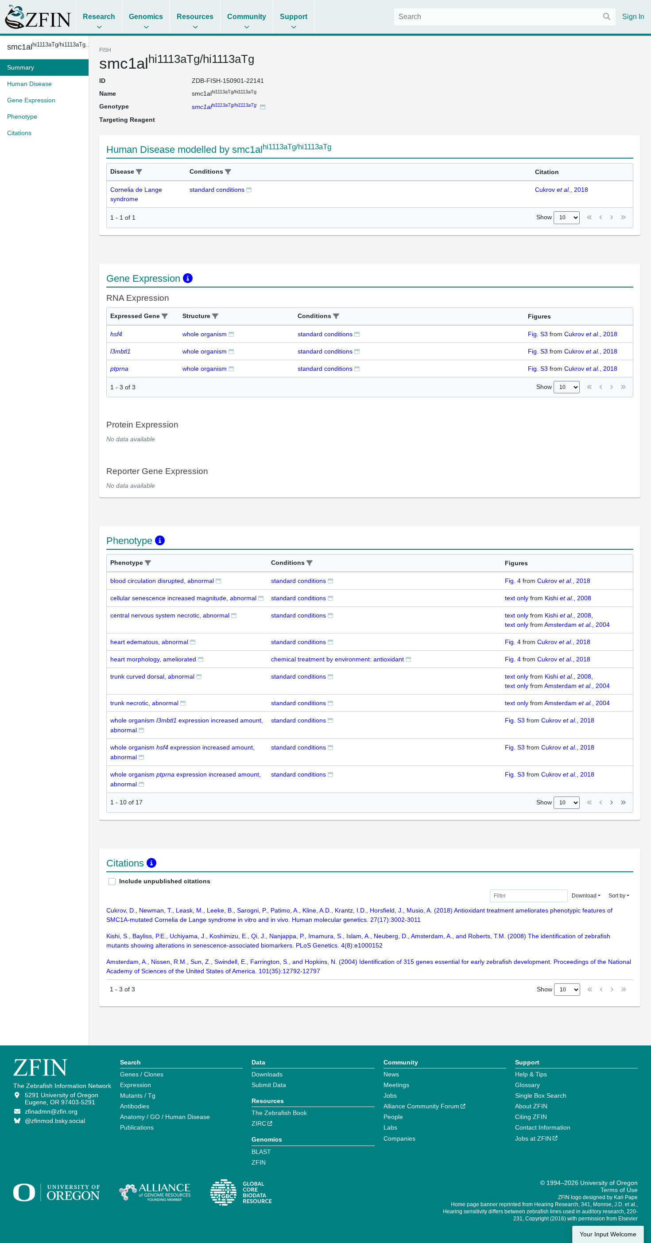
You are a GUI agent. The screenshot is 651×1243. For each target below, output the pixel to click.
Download (584, 896)
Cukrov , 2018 (561, 189)
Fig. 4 (513, 580)
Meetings (396, 1084)
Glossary (527, 1084)
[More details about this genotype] (262, 106)
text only (516, 598)
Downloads (267, 1074)
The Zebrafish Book (279, 1112)
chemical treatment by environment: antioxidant (337, 659)
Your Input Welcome (608, 1234)
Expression (135, 1084)
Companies (399, 1138)
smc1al (44, 47)
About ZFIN (531, 1106)
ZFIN (259, 1162)
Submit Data (269, 1084)
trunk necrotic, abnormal (144, 703)
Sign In (633, 16)
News (391, 1074)
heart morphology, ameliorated (153, 659)
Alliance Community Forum (421, 1106)
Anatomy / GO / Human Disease (165, 1116)
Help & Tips (531, 1074)
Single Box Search (540, 1095)
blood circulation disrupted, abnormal (162, 580)
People (393, 1116)
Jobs (390, 1095)
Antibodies (134, 1106)
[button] (139, 172)
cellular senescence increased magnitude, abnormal (183, 598)
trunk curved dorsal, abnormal (152, 676)
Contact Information (542, 1127)
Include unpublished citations (164, 881)
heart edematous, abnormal (149, 641)
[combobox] (505, 16)
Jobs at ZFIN (533, 1138)
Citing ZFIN (531, 1116)
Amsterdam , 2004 (577, 624)
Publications (137, 1127)
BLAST (261, 1151)
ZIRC (259, 1123)
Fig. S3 (538, 334)
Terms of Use (619, 1189)
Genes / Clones (141, 1074)
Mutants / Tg (137, 1095)
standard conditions (217, 189)
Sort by (616, 896)
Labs (390, 1127)
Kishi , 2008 (568, 598)
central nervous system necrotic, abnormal (169, 615)
